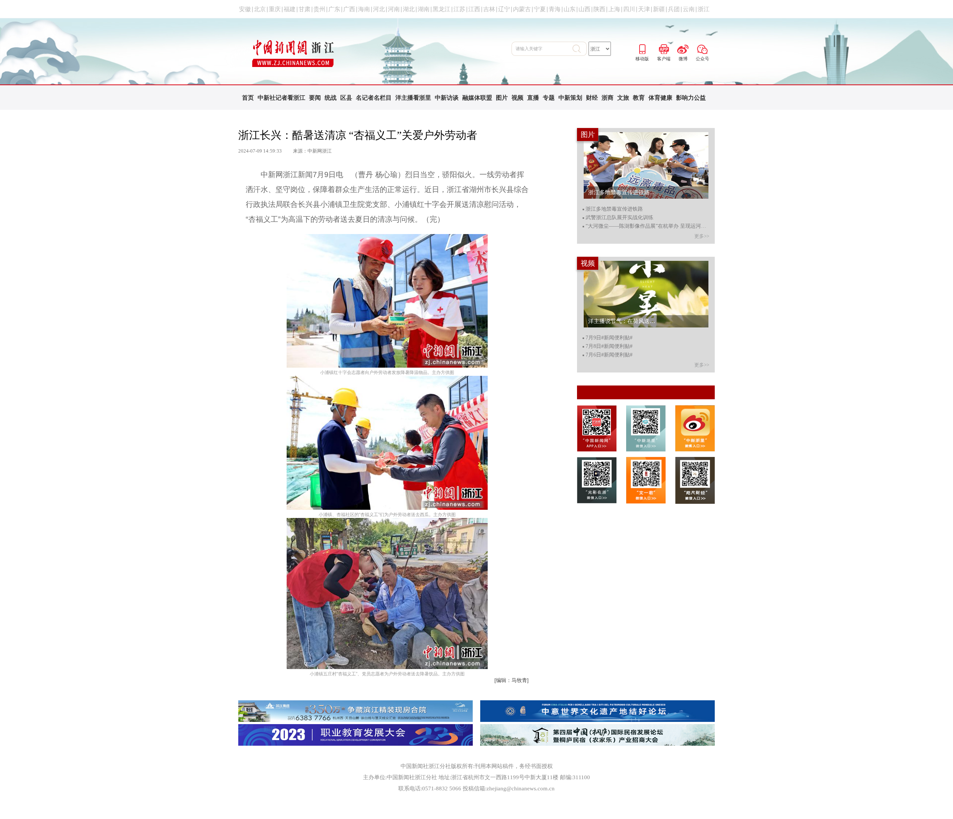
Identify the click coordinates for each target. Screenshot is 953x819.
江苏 (459, 9)
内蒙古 (522, 9)
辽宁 (504, 9)
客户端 (664, 48)
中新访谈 (447, 98)
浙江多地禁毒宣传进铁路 (614, 209)
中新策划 (570, 98)
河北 (379, 9)
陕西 (599, 9)
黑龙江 (441, 9)
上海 (614, 9)
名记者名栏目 (374, 98)
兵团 (674, 9)
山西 (584, 9)
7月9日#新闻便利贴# (609, 337)
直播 (533, 98)
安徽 (245, 9)
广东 (334, 9)
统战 (331, 98)
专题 (549, 98)
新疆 (659, 9)
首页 (248, 98)
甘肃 (304, 9)
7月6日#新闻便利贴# (609, 355)
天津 (644, 9)
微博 (683, 48)
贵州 (319, 9)
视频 (517, 98)
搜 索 (580, 49)
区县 (346, 98)
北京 (260, 9)
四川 (629, 9)
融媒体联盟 (477, 98)
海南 (364, 9)
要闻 (315, 98)
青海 (555, 9)
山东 (570, 9)
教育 (639, 98)
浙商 (607, 98)
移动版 (642, 48)
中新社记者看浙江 (281, 98)
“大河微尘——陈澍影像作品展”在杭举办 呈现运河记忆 (647, 226)
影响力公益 (691, 98)
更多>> (701, 236)
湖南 (424, 9)
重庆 (275, 9)
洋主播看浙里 (413, 98)
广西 (349, 9)
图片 (502, 98)
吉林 (489, 9)
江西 (474, 9)
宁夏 (540, 9)
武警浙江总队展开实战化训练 (619, 217)
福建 (290, 9)
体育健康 (660, 98)
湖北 (409, 9)
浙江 (704, 9)
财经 (592, 98)
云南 (689, 9)
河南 (394, 9)
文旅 (623, 98)
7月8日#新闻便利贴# (609, 346)
